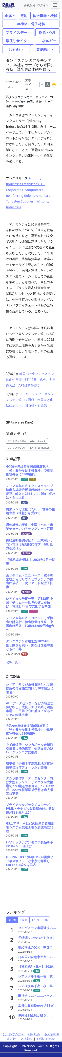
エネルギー (47, 40)
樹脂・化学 (47, 32)
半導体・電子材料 (31, 23)
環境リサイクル (18, 40)
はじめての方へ (13, 1034)
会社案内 (26, 1039)
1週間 (23, 920)
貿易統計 (43, 49)
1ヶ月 (35, 920)
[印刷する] (54, 84)
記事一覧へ (13, 662)
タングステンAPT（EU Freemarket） (29, 447)
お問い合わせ (46, 1039)
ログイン (43, 5)
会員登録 (30, 5)
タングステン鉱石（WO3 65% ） (26, 441)
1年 (45, 920)
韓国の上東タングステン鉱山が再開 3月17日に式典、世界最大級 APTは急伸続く (30, 379)
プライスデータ (18, 32)
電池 (23, 15)
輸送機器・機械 (45, 15)
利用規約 (34, 1034)
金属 (8, 15)
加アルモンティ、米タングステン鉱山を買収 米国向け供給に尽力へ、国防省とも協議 (30, 400)
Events (14, 49)
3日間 (12, 920)
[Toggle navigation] (55, 5)
